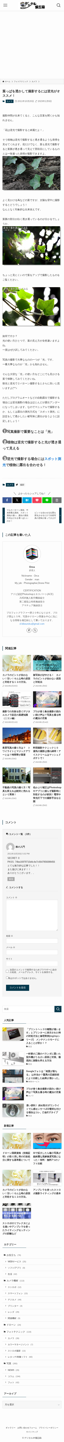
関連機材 (14, 1318)
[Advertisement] (32, 45)
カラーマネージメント (20, 1344)
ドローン (14, 1324)
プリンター (15, 1306)
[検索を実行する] (58, 1009)
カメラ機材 (15, 1280)
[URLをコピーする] (57, 500)
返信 (11, 879)
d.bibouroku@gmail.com (32, 623)
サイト (9, 959)
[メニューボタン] (5, 5)
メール (10, 947)
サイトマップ (32, 1432)
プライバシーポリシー (48, 1428)
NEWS (13, 1370)
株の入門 (20, 846)
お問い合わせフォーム (27, 1428)
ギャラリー (10, 1428)
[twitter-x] (35, 630)
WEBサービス (17, 1261)
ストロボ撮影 (17, 1351)
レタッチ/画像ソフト (20, 1357)
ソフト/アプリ (16, 1268)
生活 (12, 1274)
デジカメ (14, 1299)
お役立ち (14, 1255)
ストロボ (14, 1287)
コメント (11, 897)
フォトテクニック (19, 1331)
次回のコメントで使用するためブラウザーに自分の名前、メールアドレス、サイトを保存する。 (33, 970)
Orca (32, 566)
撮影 (22, 485)
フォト (13, 1382)
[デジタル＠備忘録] (32, 5)
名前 (9, 936)
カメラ (9, 101)
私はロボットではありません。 (23, 978)
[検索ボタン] (58, 5)
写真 (12, 1363)
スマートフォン (18, 1293)
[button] (7, 500)
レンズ (13, 1312)
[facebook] (29, 630)
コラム (14, 1376)
